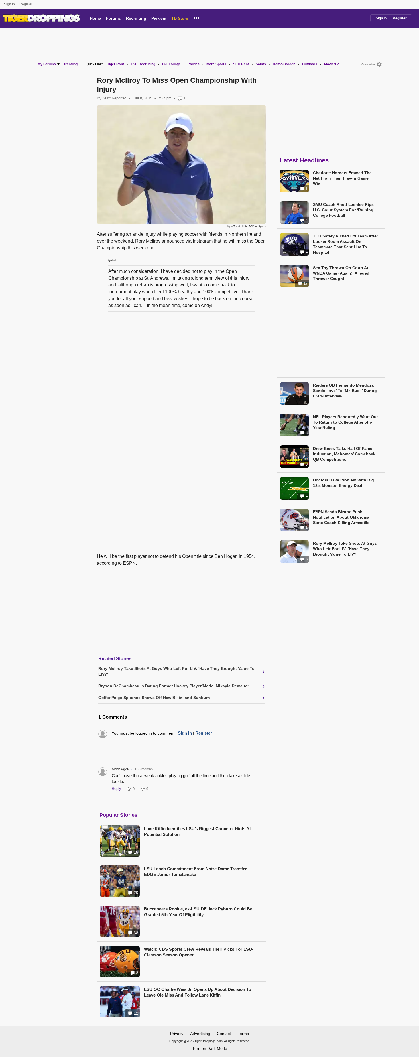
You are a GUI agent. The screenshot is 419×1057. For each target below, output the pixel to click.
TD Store (179, 18)
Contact (224, 1033)
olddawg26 (120, 769)
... (196, 17)
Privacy (176, 1033)
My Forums (47, 64)
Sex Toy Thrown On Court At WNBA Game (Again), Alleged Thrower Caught (341, 273)
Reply (116, 788)
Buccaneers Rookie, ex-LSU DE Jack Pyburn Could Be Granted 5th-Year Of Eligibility (198, 911)
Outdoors (309, 64)
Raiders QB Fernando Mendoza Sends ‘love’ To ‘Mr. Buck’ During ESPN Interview (345, 390)
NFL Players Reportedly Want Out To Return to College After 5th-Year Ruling (345, 422)
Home (95, 18)
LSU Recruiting (143, 64)
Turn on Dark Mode (209, 1048)
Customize (368, 64)
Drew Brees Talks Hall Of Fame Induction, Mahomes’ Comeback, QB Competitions (345, 454)
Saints (261, 64)
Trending (71, 64)
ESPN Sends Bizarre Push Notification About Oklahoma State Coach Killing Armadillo (341, 517)
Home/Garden (284, 64)
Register (26, 4)
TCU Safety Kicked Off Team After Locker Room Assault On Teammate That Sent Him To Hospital (345, 244)
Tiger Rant (115, 64)
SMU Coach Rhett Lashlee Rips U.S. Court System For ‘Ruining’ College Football (343, 210)
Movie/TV (331, 64)
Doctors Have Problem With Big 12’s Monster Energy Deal (343, 483)
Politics (194, 64)
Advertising (200, 1033)
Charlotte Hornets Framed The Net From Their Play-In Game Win (342, 178)
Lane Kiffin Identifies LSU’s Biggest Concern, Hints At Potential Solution (197, 831)
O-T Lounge (171, 64)
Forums (113, 18)
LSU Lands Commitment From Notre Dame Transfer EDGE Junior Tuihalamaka (195, 871)
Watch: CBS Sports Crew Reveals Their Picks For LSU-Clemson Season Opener (198, 952)
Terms (243, 1033)
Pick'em (158, 18)
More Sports (216, 64)
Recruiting (136, 18)
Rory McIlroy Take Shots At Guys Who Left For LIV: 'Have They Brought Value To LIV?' (345, 548)
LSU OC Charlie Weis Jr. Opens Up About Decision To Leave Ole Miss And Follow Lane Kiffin (197, 992)
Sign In (9, 4)
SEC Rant (241, 64)
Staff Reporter (114, 98)
